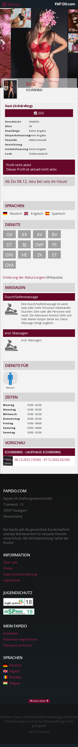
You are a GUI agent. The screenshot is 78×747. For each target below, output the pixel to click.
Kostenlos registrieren (20, 639)
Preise (8, 568)
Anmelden (10, 633)
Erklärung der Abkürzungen (24, 277)
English (14, 671)
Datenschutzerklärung (20, 574)
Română (15, 677)
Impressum (11, 580)
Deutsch (15, 665)
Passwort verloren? (17, 645)
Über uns (10, 562)
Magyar (15, 683)
